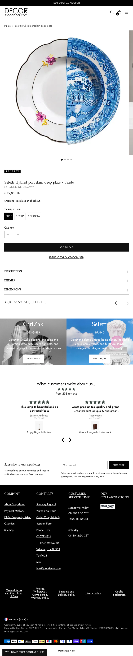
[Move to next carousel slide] (126, 303)
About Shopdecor (14, 504)
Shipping (9, 201)
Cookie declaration (119, 593)
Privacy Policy (93, 593)
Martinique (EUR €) (17, 619)
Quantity (9, 227)
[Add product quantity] (18, 234)
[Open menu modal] (126, 12)
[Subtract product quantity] (8, 234)
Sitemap (9, 530)
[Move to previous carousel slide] (118, 303)
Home (7, 25)
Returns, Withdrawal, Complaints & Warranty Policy (40, 593)
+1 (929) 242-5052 (47, 543)
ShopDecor (28, 624)
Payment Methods (14, 511)
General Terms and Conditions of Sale (14, 593)
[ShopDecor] (16, 12)
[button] (62, 160)
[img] (66, 389)
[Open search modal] (112, 12)
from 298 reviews (66, 393)
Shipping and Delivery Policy (66, 593)
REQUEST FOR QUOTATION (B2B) (66, 257)
